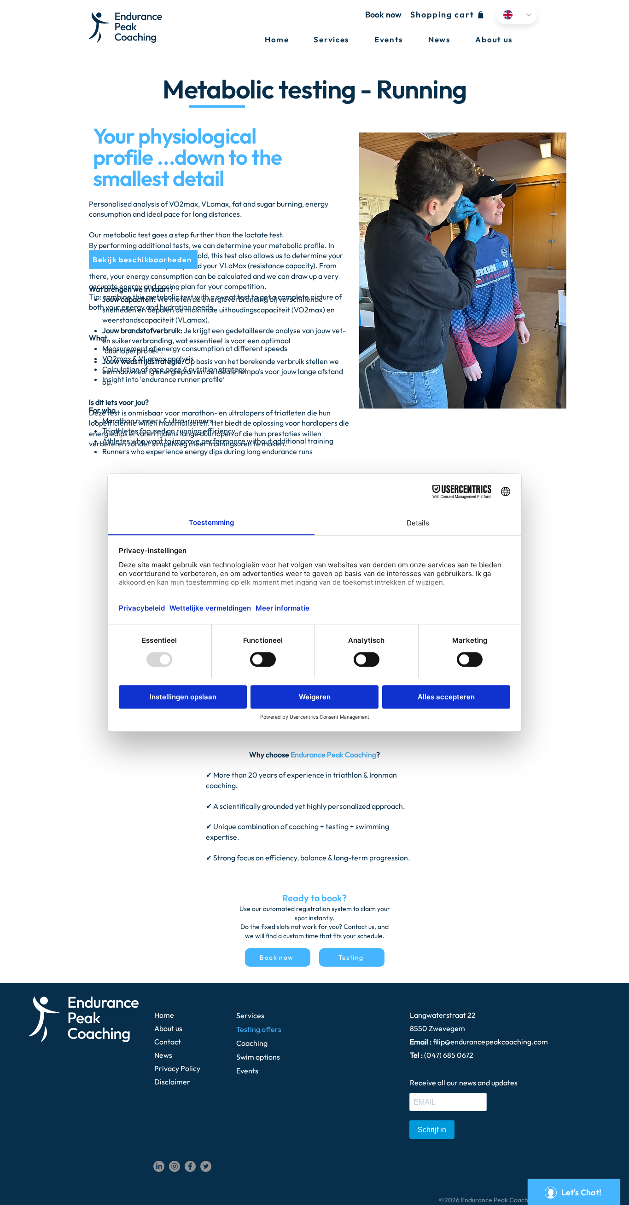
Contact (167, 1041)
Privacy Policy (177, 1068)
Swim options (258, 1056)
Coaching (252, 1043)
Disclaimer (172, 1081)
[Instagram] (174, 1166)
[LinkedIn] (158, 1166)
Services (250, 1015)
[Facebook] (190, 1166)
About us (168, 1028)
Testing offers (258, 1029)
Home (164, 1015)
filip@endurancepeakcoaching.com (490, 1041)
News (163, 1055)
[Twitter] (205, 1166)
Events (247, 1070)
